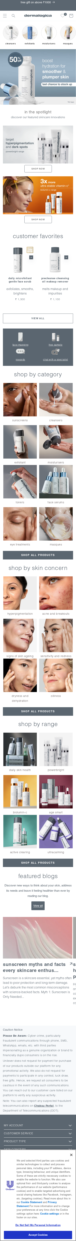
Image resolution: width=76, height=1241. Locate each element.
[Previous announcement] (5, 5)
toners (20, 502)
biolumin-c (20, 812)
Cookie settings (49, 1213)
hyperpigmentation (20, 613)
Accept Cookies (38, 1234)
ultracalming (56, 852)
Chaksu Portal (44, 1105)
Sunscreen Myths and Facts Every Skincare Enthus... (34, 967)
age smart (56, 812)
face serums (56, 502)
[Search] (13, 15)
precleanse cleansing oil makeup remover (55, 280)
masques (56, 544)
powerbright (56, 770)
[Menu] (5, 15)
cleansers (55, 420)
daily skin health (20, 770)
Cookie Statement (31, 1202)
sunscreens (20, 420)
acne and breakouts (55, 613)
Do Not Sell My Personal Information (38, 1225)
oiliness (56, 696)
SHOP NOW (38, 169)
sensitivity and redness (56, 656)
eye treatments (20, 544)
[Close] (71, 1155)
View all (37, 318)
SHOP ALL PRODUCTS (38, 555)
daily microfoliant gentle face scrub (20, 280)
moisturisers (56, 462)
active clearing (20, 852)
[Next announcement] (70, 5)
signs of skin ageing (20, 656)
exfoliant (20, 462)
